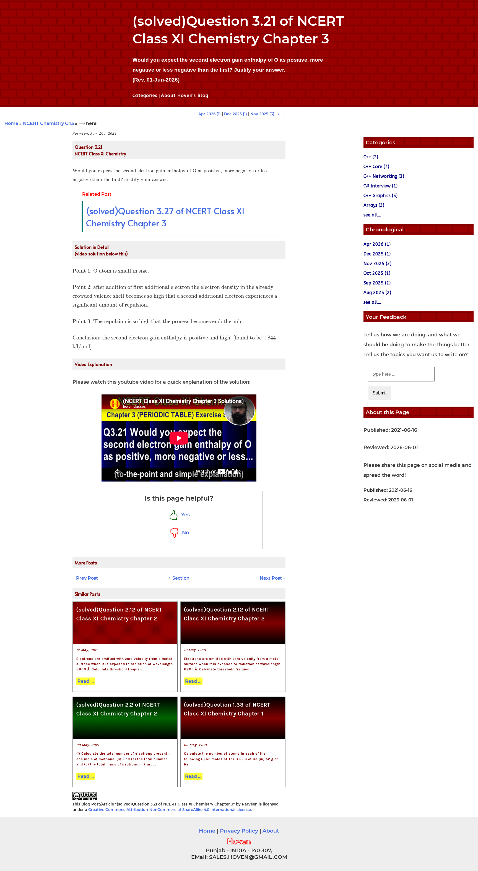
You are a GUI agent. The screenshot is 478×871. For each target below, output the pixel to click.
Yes (184, 514)
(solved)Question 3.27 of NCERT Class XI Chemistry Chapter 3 (165, 217)
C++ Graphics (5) (380, 195)
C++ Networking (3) (383, 176)
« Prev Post (85, 578)
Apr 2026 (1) (209, 114)
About (271, 830)
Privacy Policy (239, 830)
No (184, 532)
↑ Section (178, 578)
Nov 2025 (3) (262, 114)
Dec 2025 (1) (235, 114)
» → (281, 114)
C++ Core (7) (376, 166)
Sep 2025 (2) (377, 283)
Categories (145, 95)
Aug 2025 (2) (377, 292)
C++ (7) (370, 156)
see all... (372, 215)
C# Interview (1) (380, 186)
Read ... (85, 681)
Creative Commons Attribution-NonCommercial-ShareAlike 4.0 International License (169, 809)
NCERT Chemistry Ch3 (48, 123)
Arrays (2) (373, 205)
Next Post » (272, 578)
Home (11, 123)
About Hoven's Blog (184, 95)
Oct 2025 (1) (376, 273)
